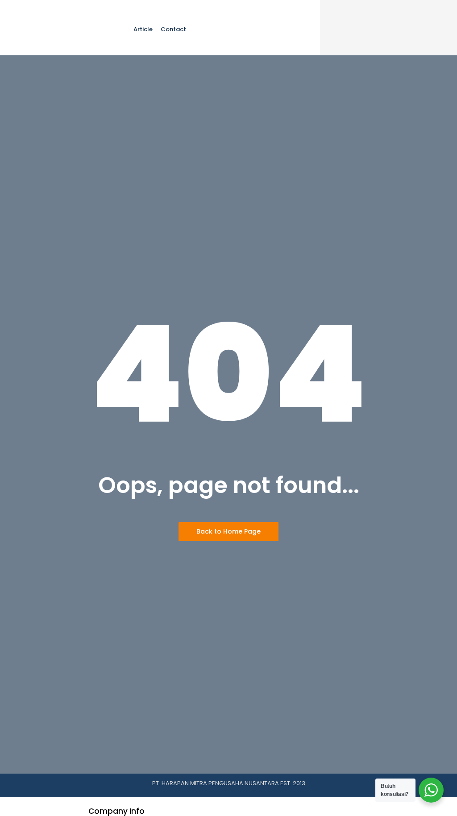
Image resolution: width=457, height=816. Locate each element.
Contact (173, 29)
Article (143, 29)
